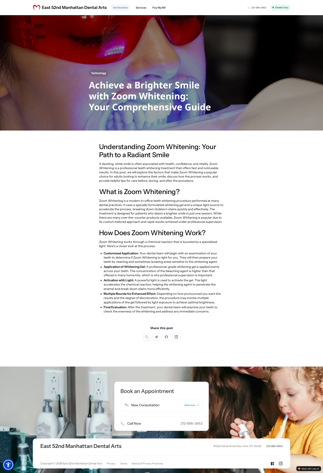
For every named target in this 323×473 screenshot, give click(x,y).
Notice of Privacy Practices (147, 463)
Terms (123, 463)
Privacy (111, 463)
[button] (8, 465)
